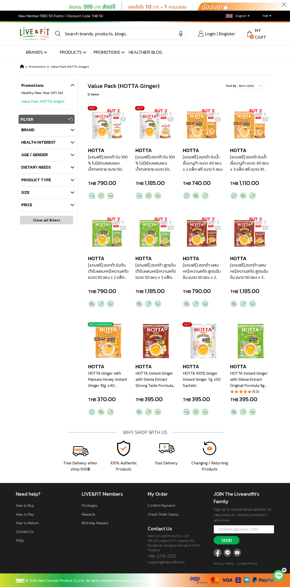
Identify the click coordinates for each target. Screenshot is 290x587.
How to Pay (25, 514)
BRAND (27, 130)
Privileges (89, 505)
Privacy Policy (224, 563)
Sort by (231, 85)
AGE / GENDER (34, 155)
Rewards (88, 514)
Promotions (37, 66)
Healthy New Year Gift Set (42, 92)
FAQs (20, 540)
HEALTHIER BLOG (145, 52)
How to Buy (25, 505)
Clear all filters (46, 220)
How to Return (27, 523)
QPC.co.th (142, 580)
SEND (226, 540)
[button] (234, 16)
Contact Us (25, 531)
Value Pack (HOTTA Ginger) (70, 66)
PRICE (26, 205)
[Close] (284, 5)
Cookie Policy (247, 563)
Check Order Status (163, 514)
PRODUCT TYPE (36, 180)
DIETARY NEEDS (36, 167)
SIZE (25, 192)
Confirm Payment (161, 505)
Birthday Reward (95, 523)
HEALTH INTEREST (38, 142)
